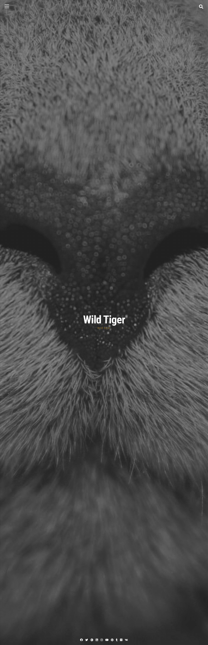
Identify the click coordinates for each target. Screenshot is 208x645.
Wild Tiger (104, 319)
